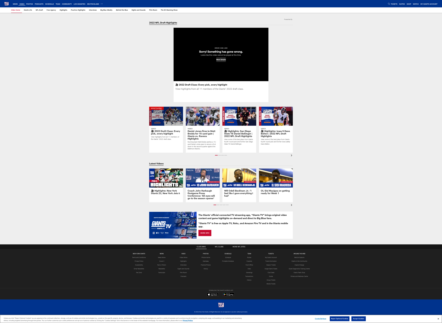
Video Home (183, 257)
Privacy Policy (139, 261)
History (206, 268)
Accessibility (139, 265)
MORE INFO (204, 233)
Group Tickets (271, 280)
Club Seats (271, 272)
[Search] (389, 3)
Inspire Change (299, 265)
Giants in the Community (299, 261)
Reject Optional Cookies (339, 319)
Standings (249, 272)
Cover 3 (161, 261)
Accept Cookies (358, 319)
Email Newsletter (139, 268)
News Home (161, 257)
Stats (249, 268)
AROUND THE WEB (299, 253)
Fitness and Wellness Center (299, 276)
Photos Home (206, 257)
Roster (249, 257)
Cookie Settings (320, 319)
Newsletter (161, 268)
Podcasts (183, 276)
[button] (221, 59)
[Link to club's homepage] (6, 3)
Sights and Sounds (183, 268)
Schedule (228, 257)
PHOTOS (206, 253)
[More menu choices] (102, 4)
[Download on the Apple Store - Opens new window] (212, 295)
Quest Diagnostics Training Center (299, 268)
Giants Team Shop (299, 272)
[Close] (438, 318)
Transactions (249, 276)
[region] (221, 319)
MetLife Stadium (299, 257)
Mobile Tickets (271, 284)
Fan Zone (139, 272)
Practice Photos (206, 265)
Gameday (206, 261)
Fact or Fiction (161, 265)
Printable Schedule (228, 261)
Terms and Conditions (139, 257)
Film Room (183, 272)
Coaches (249, 261)
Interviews (183, 265)
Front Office (249, 265)
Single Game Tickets (271, 268)
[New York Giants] (221, 305)
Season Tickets (271, 265)
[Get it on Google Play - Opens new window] (228, 295)
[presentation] (292, 155)
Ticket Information (271, 261)
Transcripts (161, 272)
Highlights (183, 261)
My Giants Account (271, 257)
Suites (271, 276)
